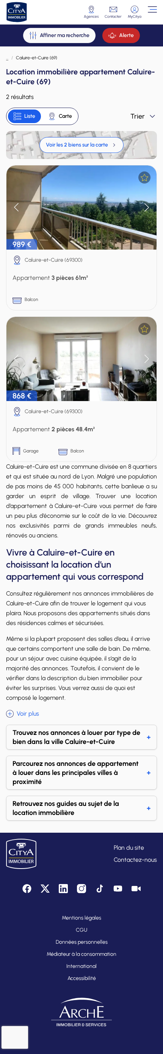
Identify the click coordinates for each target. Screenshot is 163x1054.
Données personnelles (82, 942)
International (81, 966)
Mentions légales (81, 918)
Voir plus (28, 713)
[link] (81, 145)
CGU (81, 930)
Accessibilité (81, 978)
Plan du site (129, 847)
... (7, 57)
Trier (137, 116)
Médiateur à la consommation (81, 954)
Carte (65, 116)
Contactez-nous (135, 859)
